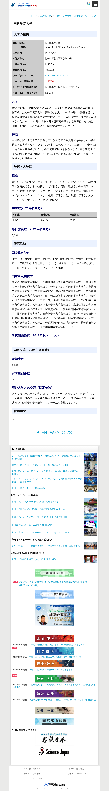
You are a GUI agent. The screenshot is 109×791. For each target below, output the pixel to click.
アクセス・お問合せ (32, 768)
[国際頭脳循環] (54, 721)
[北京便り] (54, 638)
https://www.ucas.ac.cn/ (56, 75)
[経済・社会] (54, 663)
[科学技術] (54, 650)
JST (54, 784)
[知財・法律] (54, 693)
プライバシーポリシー (77, 773)
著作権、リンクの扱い (77, 768)
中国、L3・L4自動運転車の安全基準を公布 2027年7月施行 (56, 656)
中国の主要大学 (98, 15)
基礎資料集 (45, 15)
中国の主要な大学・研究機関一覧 (70, 15)
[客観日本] (54, 737)
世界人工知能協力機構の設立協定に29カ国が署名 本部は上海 (57, 644)
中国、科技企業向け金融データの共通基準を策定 (51, 669)
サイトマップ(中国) (32, 773)
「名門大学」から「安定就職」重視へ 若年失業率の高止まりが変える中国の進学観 (54, 686)
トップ (33, 15)
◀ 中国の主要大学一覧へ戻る (54, 432)
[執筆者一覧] (54, 710)
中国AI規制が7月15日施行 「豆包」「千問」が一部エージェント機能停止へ (54, 701)
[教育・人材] (54, 678)
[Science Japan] (54, 751)
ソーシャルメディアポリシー (32, 778)
